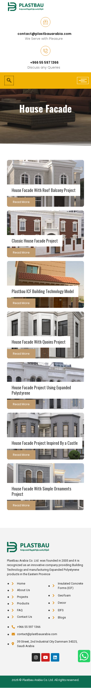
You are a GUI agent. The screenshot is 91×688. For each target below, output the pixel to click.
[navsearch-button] (9, 80)
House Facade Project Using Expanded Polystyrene (41, 390)
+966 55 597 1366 (44, 62)
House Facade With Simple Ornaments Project (41, 491)
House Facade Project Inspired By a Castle (45, 443)
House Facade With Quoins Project (39, 342)
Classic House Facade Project (35, 241)
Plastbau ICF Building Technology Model (43, 291)
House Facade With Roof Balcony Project (44, 190)
